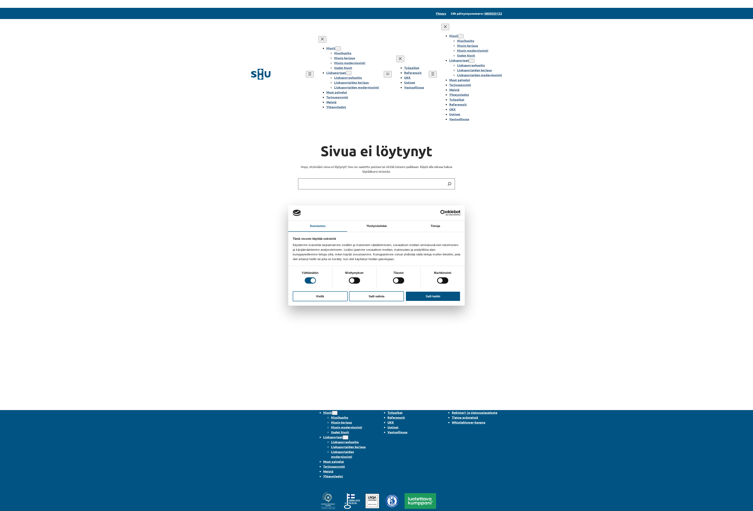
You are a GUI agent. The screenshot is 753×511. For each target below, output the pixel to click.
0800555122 (493, 13)
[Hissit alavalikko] (338, 48)
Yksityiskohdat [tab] (376, 225)
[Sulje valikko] (322, 39)
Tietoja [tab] (435, 225)
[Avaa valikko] (310, 74)
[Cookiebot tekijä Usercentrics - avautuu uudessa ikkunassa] (443, 213)
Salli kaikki (433, 296)
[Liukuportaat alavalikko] (348, 73)
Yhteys (441, 13)
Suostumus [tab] (318, 225)
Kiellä (320, 296)
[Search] (449, 183)
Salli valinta (376, 296)
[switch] (354, 280)
